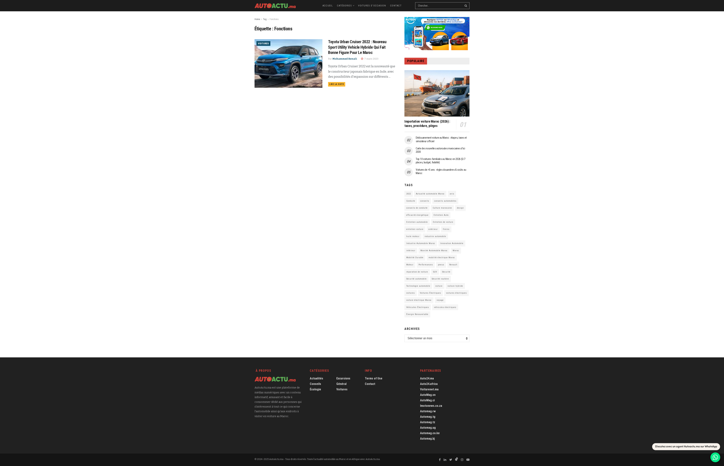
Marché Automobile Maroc (434, 250)
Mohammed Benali (344, 58)
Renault (453, 264)
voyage (440, 300)
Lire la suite (336, 84)
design (460, 208)
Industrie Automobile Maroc (420, 243)
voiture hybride (455, 286)
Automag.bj (427, 438)
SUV (435, 272)
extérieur (433, 229)
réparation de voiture (417, 272)
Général (341, 384)
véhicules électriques (445, 307)
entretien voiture (414, 229)
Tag (265, 19)
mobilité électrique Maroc (442, 257)
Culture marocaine (442, 208)
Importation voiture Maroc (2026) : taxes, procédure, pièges (427, 123)
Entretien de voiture (443, 222)
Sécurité (446, 272)
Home (257, 19)
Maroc (456, 250)
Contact (396, 5)
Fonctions (274, 19)
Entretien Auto (441, 215)
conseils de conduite (417, 208)
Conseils (315, 384)
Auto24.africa (429, 384)
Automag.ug (428, 427)
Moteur (409, 264)
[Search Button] (466, 5)
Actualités (316, 378)
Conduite (410, 201)
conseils (424, 201)
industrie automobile (435, 236)
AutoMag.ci (427, 400)
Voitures (263, 43)
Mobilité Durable (414, 257)
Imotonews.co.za (431, 406)
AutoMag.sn (428, 395)
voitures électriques (456, 293)
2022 (408, 194)
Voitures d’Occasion (372, 5)
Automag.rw (428, 411)
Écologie (315, 389)
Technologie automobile (418, 286)
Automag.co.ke (430, 433)
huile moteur (413, 236)
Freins (446, 229)
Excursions (343, 378)
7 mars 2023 (371, 58)
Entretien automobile (417, 222)
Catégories (344, 5)
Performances (426, 264)
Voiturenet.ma (429, 389)
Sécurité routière (440, 279)
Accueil (327, 5)
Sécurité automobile (416, 279)
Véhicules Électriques (417, 307)
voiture (439, 286)
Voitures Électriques (430, 293)
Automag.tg (427, 416)
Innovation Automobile (451, 243)
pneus (441, 264)
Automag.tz (427, 422)
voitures (410, 293)
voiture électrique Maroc (419, 300)
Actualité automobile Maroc (430, 194)
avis (452, 194)
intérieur (410, 250)
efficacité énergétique (417, 215)
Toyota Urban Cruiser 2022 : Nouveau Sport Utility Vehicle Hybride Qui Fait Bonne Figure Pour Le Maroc (357, 47)
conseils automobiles (445, 201)
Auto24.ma (427, 378)
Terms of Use (373, 378)
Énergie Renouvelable (417, 314)
